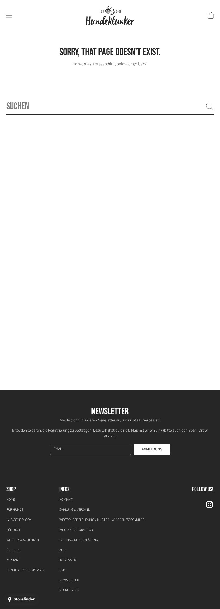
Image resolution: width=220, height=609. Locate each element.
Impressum (67, 560)
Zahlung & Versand (74, 509)
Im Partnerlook (18, 519)
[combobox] (110, 106)
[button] (9, 15)
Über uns (13, 550)
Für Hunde (14, 509)
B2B (62, 570)
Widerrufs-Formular (76, 530)
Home (10, 499)
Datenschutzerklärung (78, 539)
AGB (62, 550)
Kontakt (13, 560)
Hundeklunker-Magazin (25, 570)
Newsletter (69, 580)
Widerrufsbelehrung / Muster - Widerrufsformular (101, 519)
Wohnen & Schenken (22, 539)
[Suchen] (209, 106)
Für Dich (13, 530)
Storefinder (69, 590)
